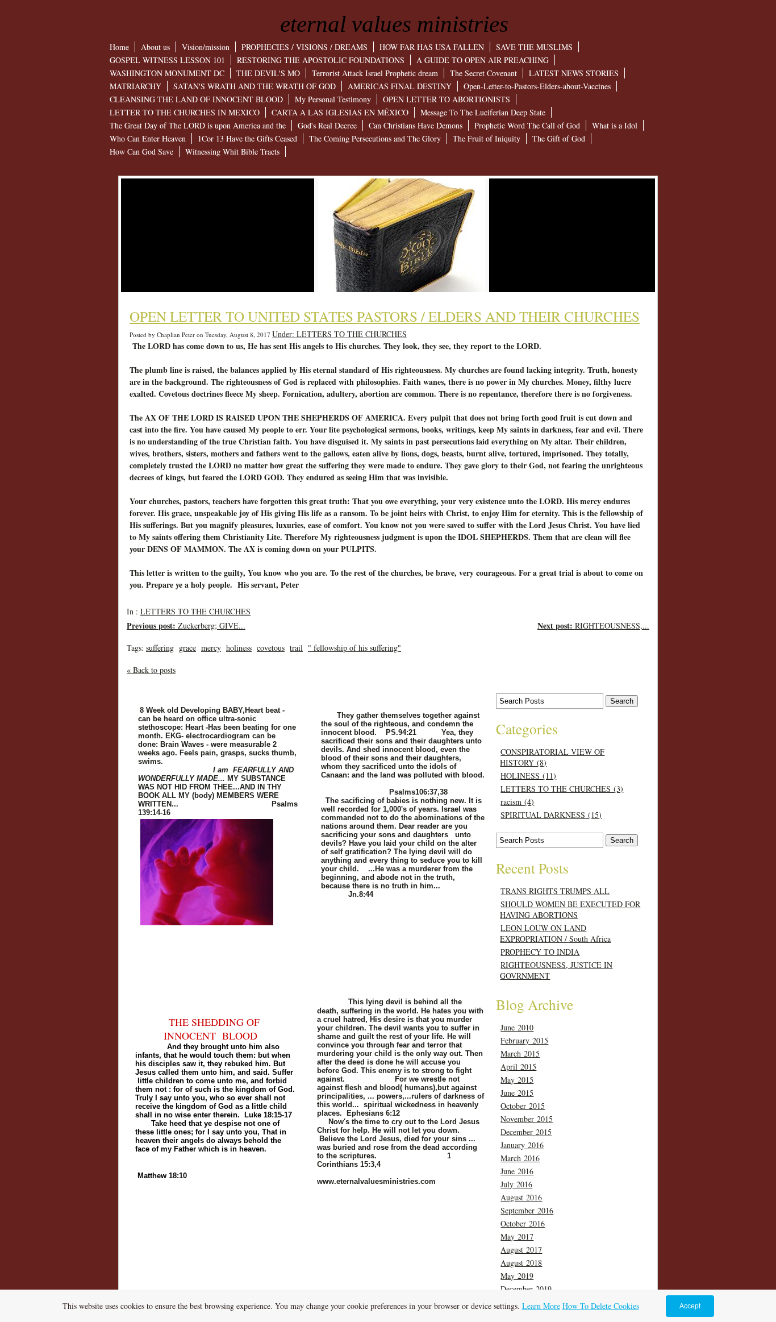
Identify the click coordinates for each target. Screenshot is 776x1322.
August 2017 (521, 1249)
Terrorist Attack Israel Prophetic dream (375, 73)
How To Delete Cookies (600, 1305)
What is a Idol (614, 125)
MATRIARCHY (135, 86)
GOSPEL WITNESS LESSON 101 (167, 60)
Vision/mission (206, 46)
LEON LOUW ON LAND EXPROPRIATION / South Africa (555, 933)
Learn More (541, 1305)
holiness (239, 647)
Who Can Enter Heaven (148, 138)
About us (155, 46)
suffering (160, 647)
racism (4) (517, 801)
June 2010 (516, 1027)
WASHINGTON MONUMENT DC (167, 73)
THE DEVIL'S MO (268, 73)
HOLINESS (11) (528, 775)
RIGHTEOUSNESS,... (593, 625)
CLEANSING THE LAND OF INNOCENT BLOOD (196, 99)
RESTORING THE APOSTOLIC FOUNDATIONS (320, 60)
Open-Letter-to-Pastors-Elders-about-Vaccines (537, 86)
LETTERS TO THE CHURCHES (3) (561, 788)
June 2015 (516, 1092)
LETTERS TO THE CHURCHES (195, 611)
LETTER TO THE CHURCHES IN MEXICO (185, 112)
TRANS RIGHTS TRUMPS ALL (555, 891)
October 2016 (522, 1223)
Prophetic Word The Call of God (527, 125)
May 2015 (516, 1079)
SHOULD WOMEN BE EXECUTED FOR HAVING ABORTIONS (570, 909)
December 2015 (526, 1131)
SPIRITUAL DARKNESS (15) (551, 814)
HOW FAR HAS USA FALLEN (431, 46)
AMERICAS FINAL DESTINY (400, 86)
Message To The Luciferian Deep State (482, 112)
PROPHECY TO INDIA (539, 951)
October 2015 (522, 1105)
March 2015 (520, 1053)
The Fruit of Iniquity (486, 138)
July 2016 (516, 1184)
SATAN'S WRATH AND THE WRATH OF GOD (254, 86)
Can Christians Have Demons (415, 125)
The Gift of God (558, 138)
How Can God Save (141, 151)
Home (119, 46)
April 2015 (518, 1066)
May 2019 (516, 1275)
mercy (211, 647)
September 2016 (526, 1210)
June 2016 (516, 1171)
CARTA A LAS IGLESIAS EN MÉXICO (340, 112)
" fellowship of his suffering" (354, 647)
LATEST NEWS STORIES (574, 73)
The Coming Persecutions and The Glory (375, 138)
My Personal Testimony (333, 99)
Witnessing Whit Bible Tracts (232, 151)
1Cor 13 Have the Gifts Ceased (247, 138)
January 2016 (522, 1145)
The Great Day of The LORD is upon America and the (198, 125)
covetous (271, 647)
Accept (689, 1306)
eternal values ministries (394, 24)
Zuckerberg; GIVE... (186, 625)
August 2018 (521, 1262)
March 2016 (520, 1158)
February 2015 (524, 1040)
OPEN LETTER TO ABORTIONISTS (446, 99)
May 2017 (516, 1236)
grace (187, 647)
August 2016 (521, 1197)
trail (296, 647)
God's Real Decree (327, 125)
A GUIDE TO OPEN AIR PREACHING (482, 60)
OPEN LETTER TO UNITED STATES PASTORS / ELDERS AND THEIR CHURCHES (385, 316)
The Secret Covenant (483, 73)
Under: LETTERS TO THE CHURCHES (339, 334)
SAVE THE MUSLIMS (534, 46)
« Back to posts (151, 669)
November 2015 (526, 1118)
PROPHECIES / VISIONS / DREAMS (304, 46)
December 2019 (526, 1288)
